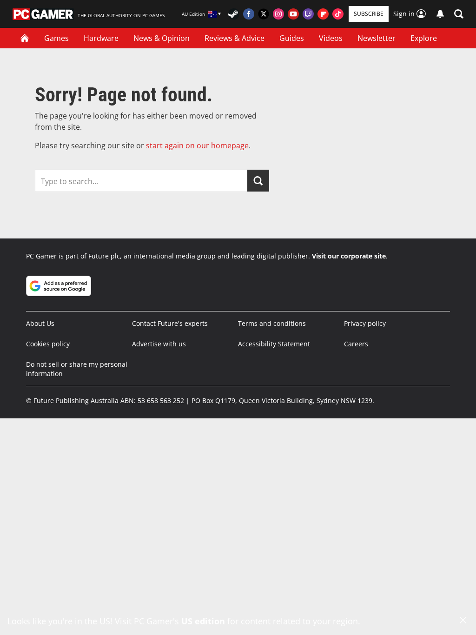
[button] (458, 14)
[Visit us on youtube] (293, 14)
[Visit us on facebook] (248, 14)
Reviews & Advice (234, 38)
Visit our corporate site (349, 255)
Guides (291, 38)
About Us (40, 323)
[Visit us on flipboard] (323, 14)
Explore (423, 38)
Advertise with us (159, 343)
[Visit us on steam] (233, 14)
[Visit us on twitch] (308, 14)
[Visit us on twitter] (263, 14)
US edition (203, 621)
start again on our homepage (197, 145)
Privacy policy (365, 323)
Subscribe (368, 14)
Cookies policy (48, 343)
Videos (331, 38)
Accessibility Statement (274, 343)
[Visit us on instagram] (278, 14)
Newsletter (376, 38)
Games (56, 38)
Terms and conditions (272, 323)
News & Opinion (161, 38)
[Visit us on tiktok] (338, 14)
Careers (356, 343)
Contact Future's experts (170, 323)
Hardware (101, 38)
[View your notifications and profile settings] (440, 14)
